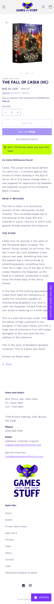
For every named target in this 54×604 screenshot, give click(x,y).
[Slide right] (33, 73)
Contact (9, 559)
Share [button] (9, 364)
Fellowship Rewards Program (21, 572)
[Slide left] (21, 73)
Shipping (5, 93)
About (8, 553)
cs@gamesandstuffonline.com (23, 445)
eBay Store (11, 533)
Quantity (6, 106)
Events (8, 519)
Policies (9, 539)
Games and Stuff (30, 599)
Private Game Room (16, 526)
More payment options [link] (27, 139)
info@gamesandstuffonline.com (24, 456)
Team (8, 546)
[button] (3, 7)
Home (8, 513)
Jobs (7, 566)
